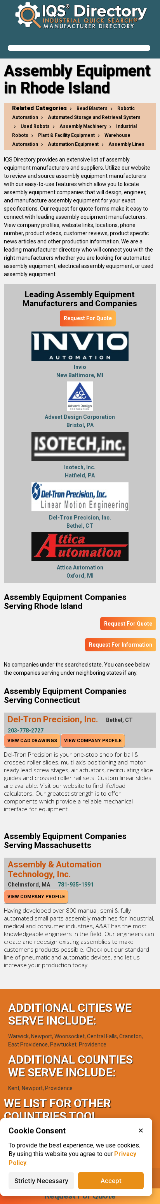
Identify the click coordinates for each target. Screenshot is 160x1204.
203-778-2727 (25, 730)
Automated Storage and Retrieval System (94, 117)
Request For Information (120, 645)
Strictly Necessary (41, 1180)
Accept (111, 1180)
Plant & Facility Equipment (66, 135)
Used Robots (35, 126)
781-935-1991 (76, 884)
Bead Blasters (92, 108)
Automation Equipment (73, 144)
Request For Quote (88, 318)
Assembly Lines (126, 144)
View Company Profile (93, 740)
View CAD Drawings (32, 740)
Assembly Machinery (82, 126)
